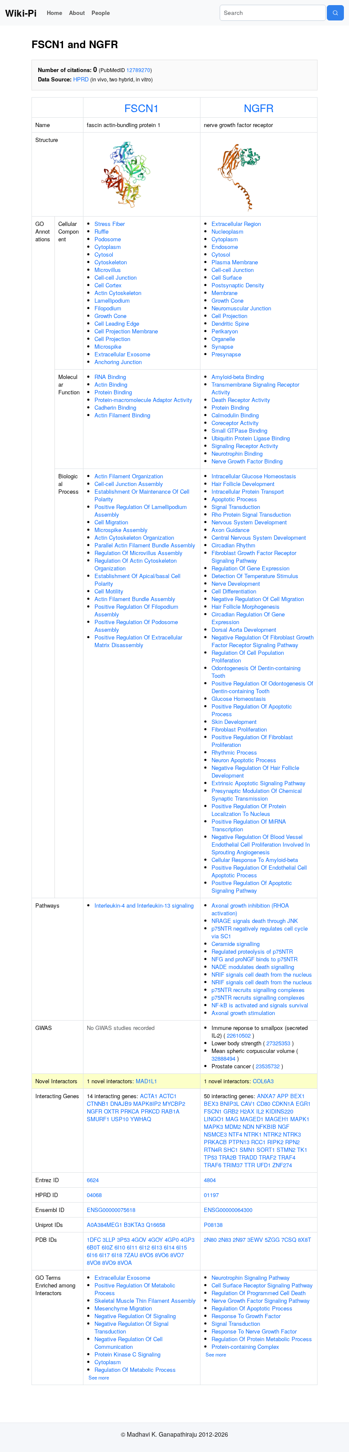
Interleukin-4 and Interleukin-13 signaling (144, 905)
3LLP (109, 1239)
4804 (210, 1180)
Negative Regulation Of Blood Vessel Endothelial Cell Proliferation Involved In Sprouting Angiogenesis (261, 844)
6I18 (117, 1255)
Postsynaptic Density (238, 285)
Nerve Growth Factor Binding (247, 461)
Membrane (224, 293)
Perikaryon (225, 331)
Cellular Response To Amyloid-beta (255, 860)
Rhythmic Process (234, 752)
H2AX (247, 1111)
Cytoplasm (107, 247)
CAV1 (248, 1103)
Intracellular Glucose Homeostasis (254, 476)
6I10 (119, 1247)
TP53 (210, 1157)
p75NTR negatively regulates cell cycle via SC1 (260, 932)
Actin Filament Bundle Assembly (134, 599)
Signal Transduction (236, 507)
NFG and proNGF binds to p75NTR (255, 959)
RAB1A (170, 1111)
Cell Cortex (108, 285)
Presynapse (226, 354)
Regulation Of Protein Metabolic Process (262, 1339)
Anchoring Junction (118, 362)
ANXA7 (266, 1096)
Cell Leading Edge (116, 323)
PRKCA (129, 1111)
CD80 (263, 1103)
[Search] (335, 12)
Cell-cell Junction (115, 277)
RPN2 (292, 1142)
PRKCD (150, 1111)
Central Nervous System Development (259, 537)
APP (283, 1096)
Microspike (107, 346)
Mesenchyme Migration (123, 1308)
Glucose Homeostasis (239, 698)
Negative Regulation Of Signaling (135, 1316)
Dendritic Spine (230, 323)
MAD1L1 (146, 1081)
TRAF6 (212, 1165)
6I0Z (107, 1247)
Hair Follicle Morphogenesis (246, 606)
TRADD (247, 1157)
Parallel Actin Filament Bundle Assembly (144, 545)
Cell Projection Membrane (126, 331)
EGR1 (303, 1103)
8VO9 (109, 1262)
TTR (249, 1165)
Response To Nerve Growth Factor (254, 1331)
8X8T (304, 1239)
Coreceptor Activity (235, 423)
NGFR (259, 107)
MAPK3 (213, 1126)
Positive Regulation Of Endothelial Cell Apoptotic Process (259, 871)
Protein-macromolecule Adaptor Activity (143, 400)
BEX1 (297, 1096)
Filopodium (107, 308)
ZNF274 (282, 1165)
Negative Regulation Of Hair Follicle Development (255, 771)
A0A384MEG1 (104, 1225)
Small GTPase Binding (239, 430)
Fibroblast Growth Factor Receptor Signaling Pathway (254, 556)
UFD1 (264, 1165)
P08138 (213, 1225)
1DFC (94, 1239)
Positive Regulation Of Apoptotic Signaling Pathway (252, 886)
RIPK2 (275, 1142)
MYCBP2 (174, 1103)
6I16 (92, 1255)
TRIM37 (233, 1165)
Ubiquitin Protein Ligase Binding (251, 438)
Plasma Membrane (235, 262)
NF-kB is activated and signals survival (260, 1005)
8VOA (124, 1262)
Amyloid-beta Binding (238, 377)
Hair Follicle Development (243, 484)
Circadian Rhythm (233, 545)
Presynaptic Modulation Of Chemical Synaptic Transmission (257, 794)
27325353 (278, 1043)
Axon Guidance (230, 530)
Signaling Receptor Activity (245, 446)
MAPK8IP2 (147, 1103)
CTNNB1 (98, 1103)
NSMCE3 (215, 1134)
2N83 (224, 1239)
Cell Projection (112, 339)
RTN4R (213, 1149)
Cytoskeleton (110, 262)
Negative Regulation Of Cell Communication (128, 1343)
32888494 (223, 1058)
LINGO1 (214, 1119)
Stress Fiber (109, 224)
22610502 (239, 1035)
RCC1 (258, 1142)
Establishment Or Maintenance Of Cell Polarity (141, 495)
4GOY (155, 1239)
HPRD (81, 79)
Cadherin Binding (115, 407)
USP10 (120, 1119)
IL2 (260, 1111)
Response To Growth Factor (246, 1316)
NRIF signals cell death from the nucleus (262, 974)
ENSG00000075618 (111, 1210)
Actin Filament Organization (128, 476)
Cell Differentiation (234, 591)
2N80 (210, 1239)
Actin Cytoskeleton (117, 293)
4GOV (139, 1239)
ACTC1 (168, 1096)
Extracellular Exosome (122, 354)
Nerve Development (236, 583)
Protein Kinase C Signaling (127, 1354)
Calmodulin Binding (235, 415)
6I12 (144, 1247)
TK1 (302, 1149)
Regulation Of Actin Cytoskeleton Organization (135, 564)
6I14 (169, 1247)
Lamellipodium (112, 300)
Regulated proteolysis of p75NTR (252, 951)
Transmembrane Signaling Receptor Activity (255, 388)
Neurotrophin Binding (237, 453)
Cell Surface (227, 277)
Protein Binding (113, 392)
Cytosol (103, 254)
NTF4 (235, 1134)
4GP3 (187, 1239)
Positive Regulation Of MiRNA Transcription (249, 825)
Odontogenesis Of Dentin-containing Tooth (256, 672)
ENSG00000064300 (228, 1210)
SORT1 (266, 1149)
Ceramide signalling (236, 944)
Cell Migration (111, 522)
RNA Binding (110, 377)
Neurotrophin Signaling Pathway (251, 1277)
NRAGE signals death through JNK (255, 921)
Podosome (107, 239)
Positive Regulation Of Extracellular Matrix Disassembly (138, 641)
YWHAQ (140, 1119)
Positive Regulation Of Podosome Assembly (136, 625)
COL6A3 (263, 1081)
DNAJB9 (121, 1103)
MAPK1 (299, 1119)
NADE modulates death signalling (253, 967)
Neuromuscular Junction (241, 308)
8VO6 (162, 1255)
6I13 (157, 1247)
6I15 (181, 1247)
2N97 (239, 1239)
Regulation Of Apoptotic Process (252, 1308)
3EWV (255, 1239)
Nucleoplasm (227, 231)
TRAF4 (286, 1157)
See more (99, 1377)
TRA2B (228, 1157)
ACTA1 (148, 1096)
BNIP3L (229, 1103)
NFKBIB (266, 1126)
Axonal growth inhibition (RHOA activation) (250, 909)
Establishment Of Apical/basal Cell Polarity (137, 579)
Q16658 (155, 1225)
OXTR (111, 1111)
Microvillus (107, 270)
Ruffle (101, 231)
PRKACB (215, 1142)
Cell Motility (108, 591)
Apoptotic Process (234, 499)
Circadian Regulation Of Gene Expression (248, 618)
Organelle (223, 339)
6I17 (104, 1255)
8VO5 (146, 1255)
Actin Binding (110, 384)
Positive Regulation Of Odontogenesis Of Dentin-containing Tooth (262, 687)
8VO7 (177, 1255)
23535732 (268, 1066)
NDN (248, 1126)
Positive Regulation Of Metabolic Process (134, 1289)
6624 (93, 1180)
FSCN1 (141, 107)
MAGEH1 (277, 1119)
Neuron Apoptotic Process (244, 760)
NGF (283, 1126)
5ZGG (272, 1239)
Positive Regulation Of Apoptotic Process (252, 710)
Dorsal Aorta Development (244, 629)
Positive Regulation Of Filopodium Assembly (136, 610)
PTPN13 (239, 1142)
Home (54, 13)
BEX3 (211, 1103)
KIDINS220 (279, 1111)
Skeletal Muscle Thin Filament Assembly (145, 1300)
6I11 (132, 1247)
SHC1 (230, 1149)
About (77, 13)
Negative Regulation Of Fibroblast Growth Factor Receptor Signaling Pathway (263, 641)
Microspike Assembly (121, 530)
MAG (232, 1119)
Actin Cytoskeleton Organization (134, 537)
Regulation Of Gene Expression (250, 568)
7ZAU (131, 1255)
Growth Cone (110, 316)
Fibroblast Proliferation (239, 729)
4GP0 (172, 1239)
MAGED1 (251, 1119)
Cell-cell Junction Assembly (128, 484)
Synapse (222, 346)
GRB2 (230, 1111)
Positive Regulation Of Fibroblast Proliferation (252, 741)
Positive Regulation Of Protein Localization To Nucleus (249, 810)
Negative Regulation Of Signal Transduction (131, 1327)
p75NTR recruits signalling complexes (258, 990)
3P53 (123, 1239)
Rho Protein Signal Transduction (251, 514)
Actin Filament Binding (122, 415)
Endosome (225, 247)
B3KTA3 (134, 1225)
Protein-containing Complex (245, 1346)
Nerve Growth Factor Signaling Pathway (261, 1300)
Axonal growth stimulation (243, 1013)
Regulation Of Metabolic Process (135, 1369)
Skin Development (234, 721)
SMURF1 (98, 1119)
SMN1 (247, 1149)
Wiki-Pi (21, 13)
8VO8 (93, 1262)
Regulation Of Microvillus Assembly (138, 553)
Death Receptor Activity (241, 400)
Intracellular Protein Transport (248, 491)
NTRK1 (253, 1134)
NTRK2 (272, 1134)
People (101, 13)
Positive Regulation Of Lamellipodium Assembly (140, 510)
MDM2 (233, 1126)
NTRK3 (292, 1134)
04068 (94, 1195)
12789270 (138, 69)
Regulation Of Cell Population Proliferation (248, 656)
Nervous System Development (249, 522)
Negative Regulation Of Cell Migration (258, 599)
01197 (211, 1195)
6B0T (93, 1247)
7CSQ (288, 1239)
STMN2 (286, 1149)
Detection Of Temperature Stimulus (255, 576)
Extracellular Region (236, 224)
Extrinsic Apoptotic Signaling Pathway (259, 783)
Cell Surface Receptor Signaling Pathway (262, 1285)
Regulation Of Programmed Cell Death (259, 1293)
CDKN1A (283, 1103)
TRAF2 (267, 1157)
